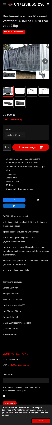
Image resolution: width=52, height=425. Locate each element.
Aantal (8, 129)
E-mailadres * (9, 374)
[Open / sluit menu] (4, 4)
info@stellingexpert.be (19, 365)
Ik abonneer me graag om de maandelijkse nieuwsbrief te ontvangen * (21, 389)
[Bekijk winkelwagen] (48, 4)
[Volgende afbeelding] (45, 61)
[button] (8, 91)
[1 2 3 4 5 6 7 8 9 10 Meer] (7, 147)
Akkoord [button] (41, 421)
